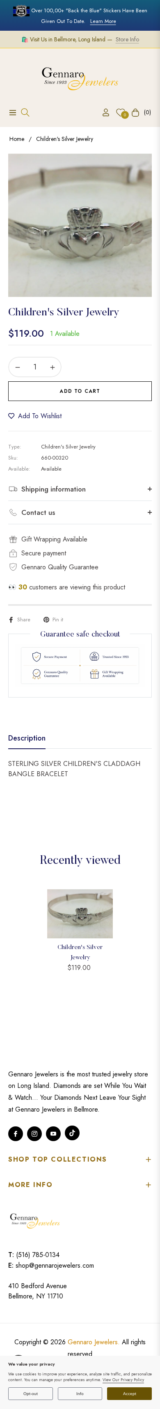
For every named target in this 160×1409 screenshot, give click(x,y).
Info (80, 1393)
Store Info (127, 39)
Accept (129, 1393)
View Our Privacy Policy (123, 1380)
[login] (103, 112)
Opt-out (30, 1393)
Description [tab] (27, 738)
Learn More (103, 21)
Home (16, 139)
